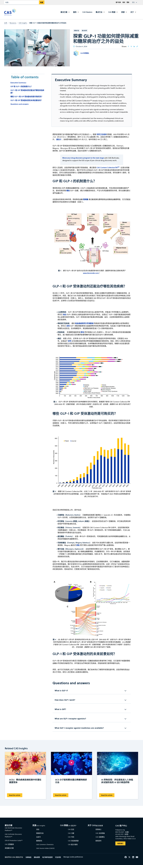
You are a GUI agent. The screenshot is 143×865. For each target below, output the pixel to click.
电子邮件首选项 (47, 857)
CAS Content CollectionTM (108, 167)
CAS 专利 (71, 837)
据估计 (58, 139)
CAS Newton (87, 12)
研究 (69, 341)
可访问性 (58, 857)
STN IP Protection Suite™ (14, 840)
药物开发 (76, 31)
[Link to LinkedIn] (134, 46)
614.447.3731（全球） (122, 834)
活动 (37, 829)
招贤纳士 (98, 829)
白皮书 (38, 837)
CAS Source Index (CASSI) (45, 848)
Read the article (14, 795)
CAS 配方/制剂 (73, 844)
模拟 (68, 190)
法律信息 (28, 857)
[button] (135, 2)
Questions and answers (19, 104)
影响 (82, 332)
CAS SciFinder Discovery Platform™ (13, 835)
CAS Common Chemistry (44, 844)
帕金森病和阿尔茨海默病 (84, 323)
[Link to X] (131, 46)
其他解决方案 (9, 848)
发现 (68, 326)
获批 (78, 545)
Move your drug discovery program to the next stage (83, 158)
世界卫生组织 (102, 134)
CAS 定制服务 (9, 844)
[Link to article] (137, 46)
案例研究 (39, 841)
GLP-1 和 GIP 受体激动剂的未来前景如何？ (26, 100)
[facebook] (128, 46)
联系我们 (120, 843)
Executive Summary (18, 82)
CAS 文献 (71, 833)
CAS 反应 (71, 829)
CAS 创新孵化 (100, 837)
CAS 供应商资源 (73, 841)
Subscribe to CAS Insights (105, 824)
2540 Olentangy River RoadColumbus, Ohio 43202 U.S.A (125, 837)
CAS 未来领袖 (100, 833)
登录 (128, 2)
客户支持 (118, 2)
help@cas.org (120, 830)
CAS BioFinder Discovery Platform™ (13, 829)
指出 (64, 314)
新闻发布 (98, 841)
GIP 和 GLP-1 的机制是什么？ (21, 86)
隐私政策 (37, 857)
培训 (123, 2)
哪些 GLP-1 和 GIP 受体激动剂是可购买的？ (26, 96)
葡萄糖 (85, 199)
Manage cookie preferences (73, 857)
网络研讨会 (40, 833)
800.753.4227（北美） (122, 832)
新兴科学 (84, 31)
